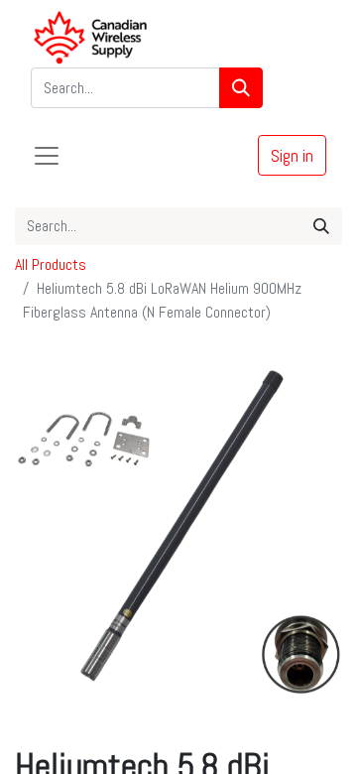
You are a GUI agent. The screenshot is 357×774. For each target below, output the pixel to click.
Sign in (292, 155)
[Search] (241, 87)
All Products (50, 264)
